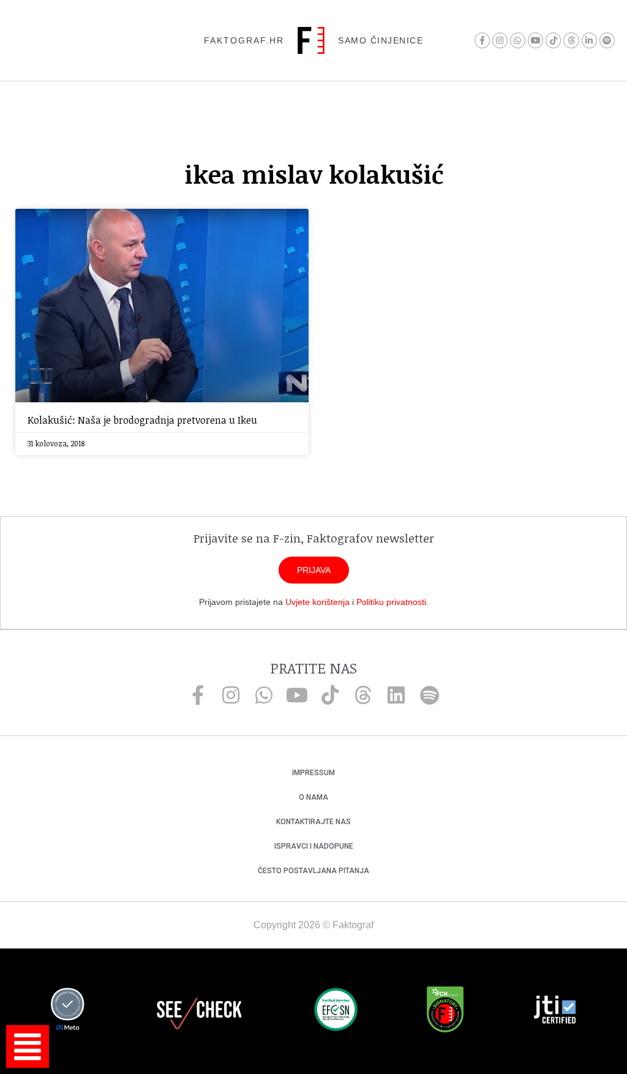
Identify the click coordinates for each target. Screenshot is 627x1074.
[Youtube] (535, 40)
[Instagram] (500, 40)
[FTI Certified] (554, 1011)
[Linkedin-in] (589, 40)
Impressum (313, 772)
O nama (313, 797)
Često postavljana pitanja (313, 870)
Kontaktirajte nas (313, 821)
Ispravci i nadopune (313, 846)
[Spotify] (607, 40)
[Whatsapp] (517, 40)
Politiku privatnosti (391, 602)
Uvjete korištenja (317, 602)
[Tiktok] (553, 40)
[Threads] (571, 40)
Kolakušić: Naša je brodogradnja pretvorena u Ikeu (142, 420)
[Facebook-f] (482, 40)
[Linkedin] (396, 695)
